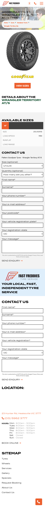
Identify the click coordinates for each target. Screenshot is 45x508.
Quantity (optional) (12, 171)
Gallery (6, 473)
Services (6, 468)
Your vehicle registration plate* (19, 221)
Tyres (5, 458)
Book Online (10, 443)
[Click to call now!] (35, 3)
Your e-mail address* (14, 204)
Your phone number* (14, 195)
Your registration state (14, 230)
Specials (6, 478)
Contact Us (8, 492)
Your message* (10, 239)
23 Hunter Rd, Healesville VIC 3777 (21, 413)
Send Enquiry (11, 260)
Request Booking (11, 483)
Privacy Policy (36, 255)
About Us (7, 487)
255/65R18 (37, 131)
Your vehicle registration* (16, 340)
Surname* (7, 187)
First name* (8, 179)
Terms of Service (21, 257)
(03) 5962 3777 (16, 418)
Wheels (6, 463)
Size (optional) (10, 162)
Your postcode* (10, 213)
